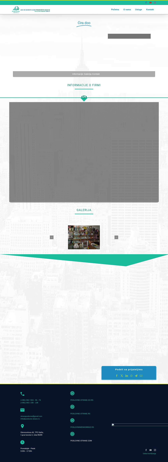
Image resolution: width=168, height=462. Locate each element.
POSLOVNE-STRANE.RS (80, 414)
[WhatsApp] (131, 376)
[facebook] (146, 450)
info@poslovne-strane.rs (30, 419)
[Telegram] (136, 376)
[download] (84, 226)
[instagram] (155, 450)
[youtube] (151, 450)
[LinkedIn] (126, 376)
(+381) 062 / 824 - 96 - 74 (31, 400)
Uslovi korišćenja (149, 453)
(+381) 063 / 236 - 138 (29, 403)
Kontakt (96, 74)
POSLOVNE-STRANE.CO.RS (81, 400)
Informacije (77, 74)
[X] (121, 376)
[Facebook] (116, 376)
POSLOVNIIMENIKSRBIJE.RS (82, 427)
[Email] (141, 376)
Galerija (88, 74)
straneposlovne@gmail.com (31, 416)
